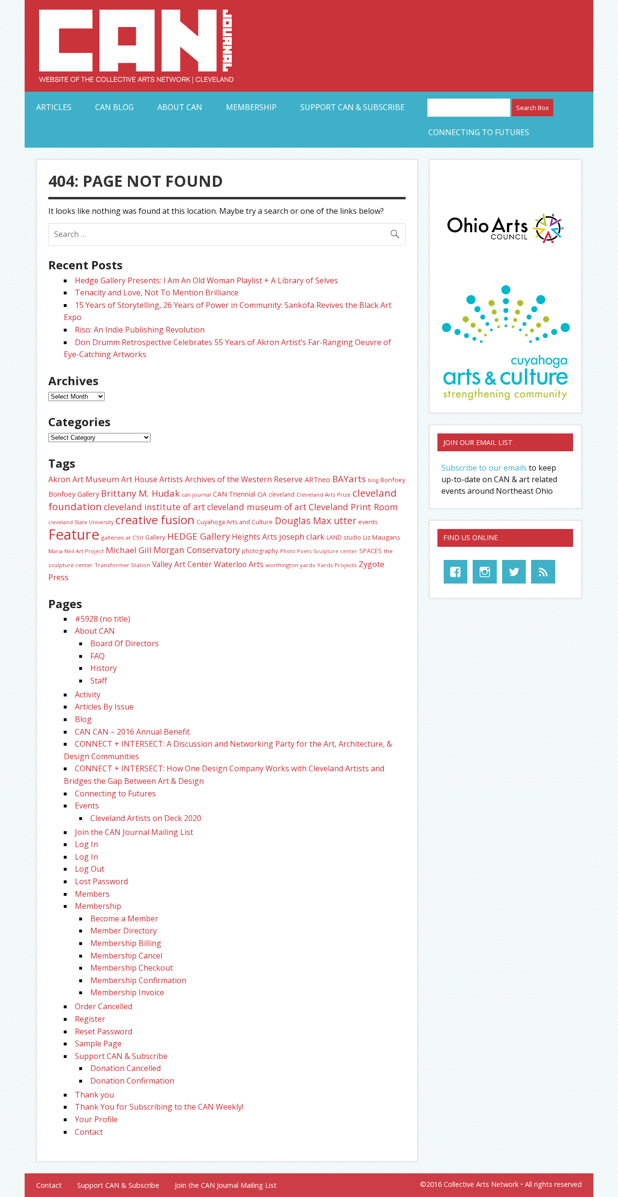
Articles (53, 107)
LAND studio (343, 537)
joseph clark (301, 536)
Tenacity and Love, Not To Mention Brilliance (157, 292)
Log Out (89, 868)
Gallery (155, 537)
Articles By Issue (104, 706)
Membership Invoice (127, 992)
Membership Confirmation (138, 980)
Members (92, 894)
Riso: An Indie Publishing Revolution (140, 329)
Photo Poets (295, 551)
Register (90, 1019)
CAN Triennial (234, 494)
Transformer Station (122, 565)
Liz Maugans (381, 537)
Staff (98, 680)
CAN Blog (114, 107)
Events (87, 805)
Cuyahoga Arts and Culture (235, 522)
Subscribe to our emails (484, 467)
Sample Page (98, 1043)
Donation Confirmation (132, 1080)
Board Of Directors (124, 643)
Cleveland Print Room (353, 507)
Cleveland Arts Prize (323, 494)
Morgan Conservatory (197, 550)
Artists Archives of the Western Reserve (231, 479)
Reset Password (103, 1031)
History (103, 668)
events (368, 521)
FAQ (97, 656)
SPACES (370, 551)
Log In (86, 844)
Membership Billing (125, 943)
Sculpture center (335, 551)
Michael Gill (129, 550)
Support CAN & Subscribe (352, 107)
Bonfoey (392, 479)
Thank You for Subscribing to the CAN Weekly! (159, 1106)
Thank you (94, 1094)
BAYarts (349, 479)
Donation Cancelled (125, 1068)
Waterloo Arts (239, 564)
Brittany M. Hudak (140, 493)
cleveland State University (80, 522)
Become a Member (124, 918)
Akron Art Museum (83, 479)
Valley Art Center (182, 564)
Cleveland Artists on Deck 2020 (145, 818)
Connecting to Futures (478, 132)
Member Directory (123, 930)
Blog (83, 719)
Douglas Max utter (315, 521)
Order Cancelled (103, 1006)
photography (260, 551)
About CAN (179, 107)
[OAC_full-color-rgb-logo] (505, 245)
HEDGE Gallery (198, 536)
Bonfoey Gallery (73, 494)
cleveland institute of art (154, 507)
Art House (139, 479)
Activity (87, 694)
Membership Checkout (131, 967)
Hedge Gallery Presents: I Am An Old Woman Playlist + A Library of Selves (206, 280)
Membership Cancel (126, 955)
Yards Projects (337, 565)
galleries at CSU (122, 537)
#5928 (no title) (102, 618)
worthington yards (290, 565)
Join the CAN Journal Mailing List (134, 832)
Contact (89, 1132)
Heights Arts (254, 536)
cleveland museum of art (257, 507)
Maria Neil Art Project (76, 551)
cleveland (281, 494)
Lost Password (101, 881)
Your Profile (96, 1119)
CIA (262, 494)
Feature (73, 534)
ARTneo (317, 479)
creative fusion (155, 520)
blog (373, 480)
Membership (251, 107)
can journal (196, 494)
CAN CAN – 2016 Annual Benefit (132, 731)
